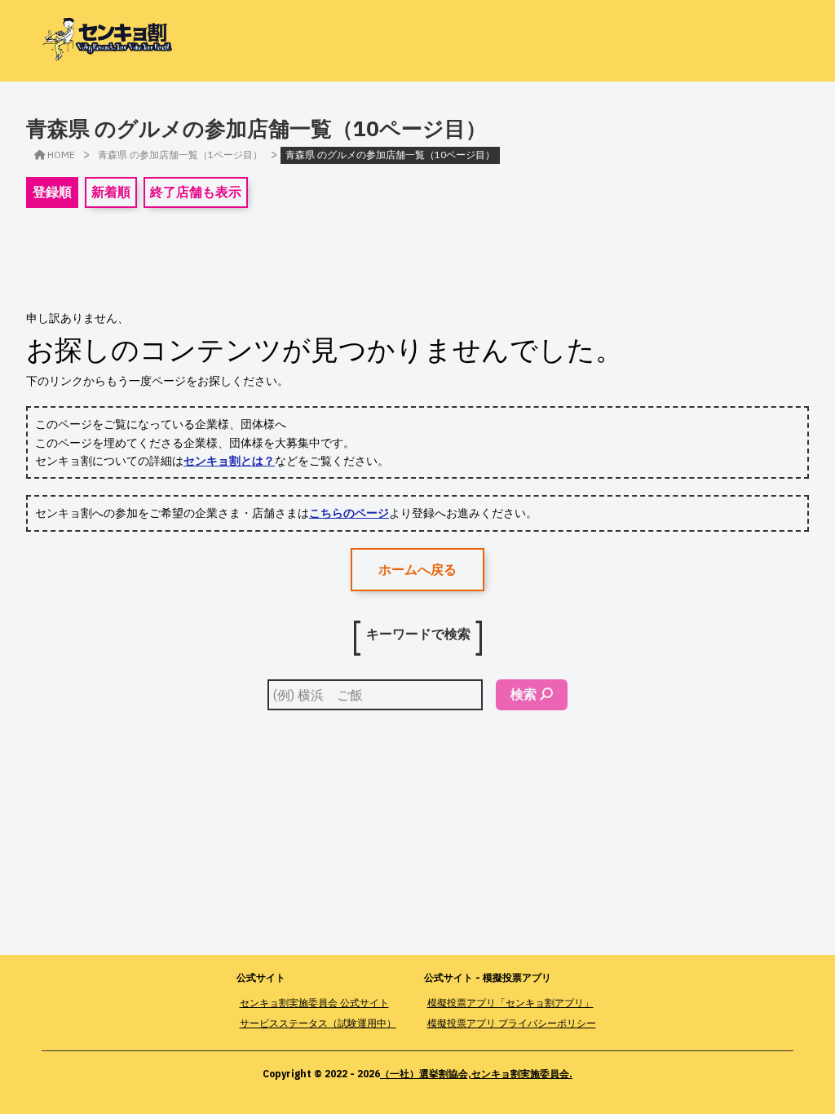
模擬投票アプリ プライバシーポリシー (511, 1023)
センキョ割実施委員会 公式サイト (314, 1003)
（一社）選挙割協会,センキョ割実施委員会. (476, 1074)
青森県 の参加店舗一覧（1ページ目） (180, 154)
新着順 (110, 191)
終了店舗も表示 (195, 191)
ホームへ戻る (417, 569)
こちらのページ (349, 513)
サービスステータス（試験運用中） (318, 1023)
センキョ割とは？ (229, 460)
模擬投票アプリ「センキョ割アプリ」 (510, 1003)
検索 (523, 694)
